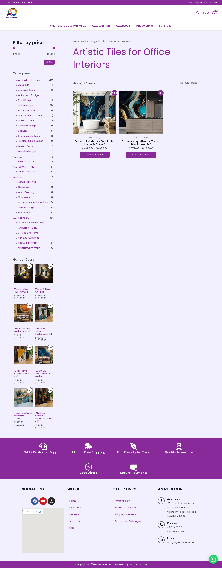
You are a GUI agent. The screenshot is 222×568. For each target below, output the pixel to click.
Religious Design (27, 125)
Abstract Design (27, 90)
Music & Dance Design (30, 115)
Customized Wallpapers (72, 25)
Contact (74, 514)
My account (76, 507)
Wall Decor (123, 25)
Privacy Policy (122, 500)
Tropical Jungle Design (30, 140)
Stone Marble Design (29, 135)
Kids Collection (26, 110)
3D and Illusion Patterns (31, 222)
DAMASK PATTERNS (28, 238)
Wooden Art (25, 212)
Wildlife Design (26, 146)
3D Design (23, 84)
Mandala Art (25, 197)
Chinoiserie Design (28, 95)
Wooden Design (27, 151)
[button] (197, 13)
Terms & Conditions (126, 507)
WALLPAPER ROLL (101, 25)
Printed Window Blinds (25, 167)
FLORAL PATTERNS (27, 243)
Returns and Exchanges (128, 521)
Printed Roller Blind (28, 171)
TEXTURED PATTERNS (29, 248)
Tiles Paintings (26, 207)
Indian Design (25, 105)
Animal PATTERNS (27, 227)
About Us (74, 521)
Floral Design (25, 100)
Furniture (165, 25)
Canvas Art (24, 187)
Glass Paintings (26, 192)
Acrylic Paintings (27, 181)
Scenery (22, 130)
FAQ (71, 527)
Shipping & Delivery (125, 514)
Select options (95, 154)
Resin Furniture (26, 161)
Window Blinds (144, 25)
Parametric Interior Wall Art (33, 202)
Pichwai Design (26, 120)
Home (51, 25)
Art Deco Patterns (28, 232)
